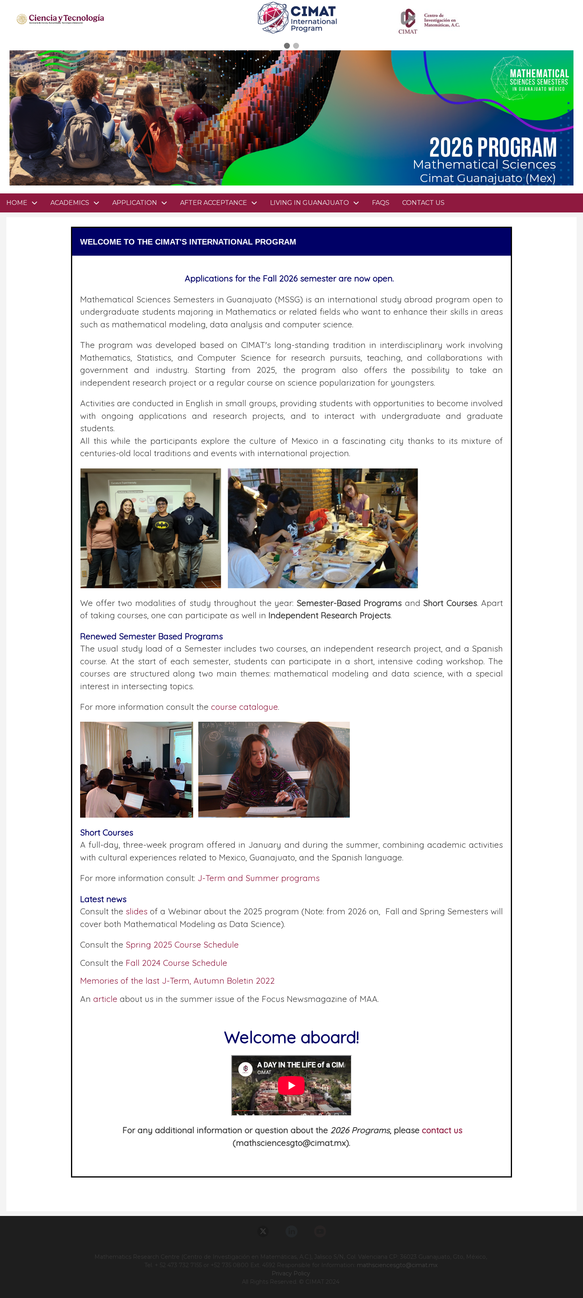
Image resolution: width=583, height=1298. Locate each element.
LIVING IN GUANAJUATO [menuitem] (309, 202)
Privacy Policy (291, 1273)
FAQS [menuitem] (380, 202)
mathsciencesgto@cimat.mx (397, 1265)
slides (137, 911)
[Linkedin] (291, 1231)
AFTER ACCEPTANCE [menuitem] (213, 202)
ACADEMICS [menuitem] (69, 202)
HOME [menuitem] (16, 202)
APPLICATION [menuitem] (134, 202)
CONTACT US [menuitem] (423, 202)
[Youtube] (320, 1231)
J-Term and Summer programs (259, 878)
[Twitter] (263, 1231)
